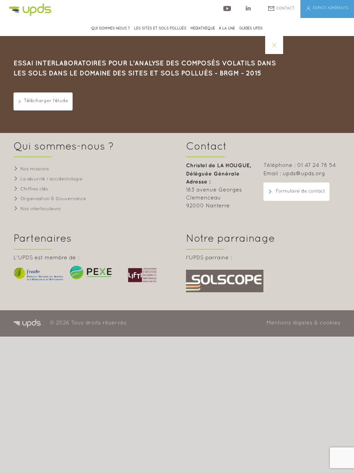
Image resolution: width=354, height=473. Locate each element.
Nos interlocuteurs (40, 209)
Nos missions (34, 169)
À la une (227, 28)
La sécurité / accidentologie (51, 179)
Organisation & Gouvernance (53, 199)
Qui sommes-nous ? (110, 28)
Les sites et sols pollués (160, 28)
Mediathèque (202, 28)
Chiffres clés (34, 189)
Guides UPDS (251, 28)
